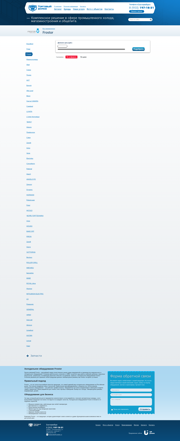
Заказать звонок (136, 11)
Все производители (49, 28)
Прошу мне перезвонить (121, 409)
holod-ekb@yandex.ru (55, 434)
